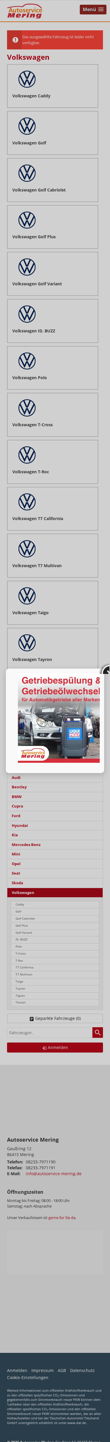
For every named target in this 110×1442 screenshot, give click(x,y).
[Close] (104, 668)
